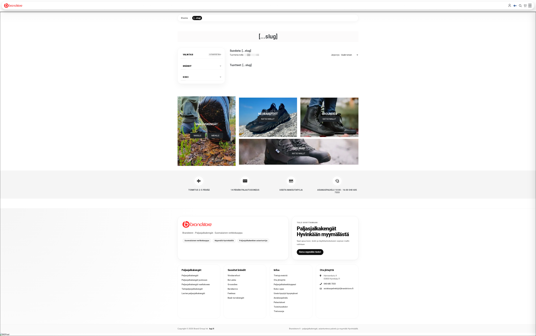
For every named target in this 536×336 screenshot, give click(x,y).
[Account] (509, 5)
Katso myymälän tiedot (310, 252)
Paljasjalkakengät (190, 275)
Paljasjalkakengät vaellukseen (196, 284)
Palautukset (279, 302)
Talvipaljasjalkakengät (192, 289)
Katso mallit (329, 119)
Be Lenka (232, 280)
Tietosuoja (279, 311)
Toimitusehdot (281, 307)
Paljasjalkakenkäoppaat (285, 284)
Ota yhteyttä (279, 280)
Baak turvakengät (236, 298)
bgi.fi (211, 328)
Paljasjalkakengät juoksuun (194, 280)
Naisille (197, 135)
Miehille (215, 135)
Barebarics (233, 289)
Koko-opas (279, 289)
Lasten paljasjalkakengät (193, 293)
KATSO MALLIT (268, 119)
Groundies (232, 284)
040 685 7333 (330, 284)
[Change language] (515, 6)
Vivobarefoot (234, 275)
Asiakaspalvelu (281, 298)
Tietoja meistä (280, 275)
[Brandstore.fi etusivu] (197, 224)
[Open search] (520, 5)
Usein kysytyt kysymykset (286, 293)
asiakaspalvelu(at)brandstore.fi (338, 288)
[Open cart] (525, 5)
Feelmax (231, 293)
